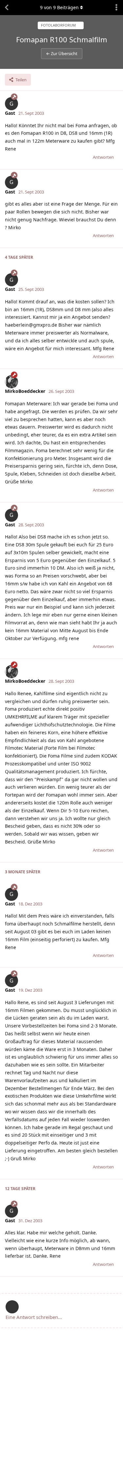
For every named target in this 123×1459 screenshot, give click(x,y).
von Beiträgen (59, 7)
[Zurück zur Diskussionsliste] (6, 7)
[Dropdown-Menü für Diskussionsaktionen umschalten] (116, 7)
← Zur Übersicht (61, 53)
